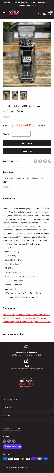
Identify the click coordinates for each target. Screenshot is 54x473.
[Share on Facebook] (35, 161)
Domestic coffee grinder (22, 318)
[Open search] (39, 13)
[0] (49, 13)
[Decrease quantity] (14, 133)
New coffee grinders (42, 321)
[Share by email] (49, 161)
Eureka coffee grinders (24, 321)
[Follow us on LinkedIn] (14, 441)
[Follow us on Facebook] (4, 441)
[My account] (44, 13)
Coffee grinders (9, 314)
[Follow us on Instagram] (9, 441)
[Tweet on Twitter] (45, 161)
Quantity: (6, 134)
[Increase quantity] (27, 133)
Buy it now (27, 151)
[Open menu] (4, 13)
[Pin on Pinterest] (40, 161)
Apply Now (7, 187)
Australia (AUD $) (10, 429)
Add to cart (27, 143)
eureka (6, 117)
